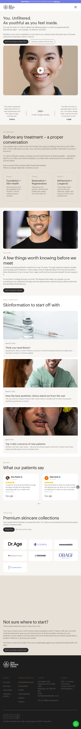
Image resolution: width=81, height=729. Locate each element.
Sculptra (21, 698)
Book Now (6, 686)
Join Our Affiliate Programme (48, 700)
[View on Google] (8, 478)
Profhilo (21, 690)
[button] (75, 7)
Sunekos (21, 702)
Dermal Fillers (23, 686)
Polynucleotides (24, 694)
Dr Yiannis (6, 682)
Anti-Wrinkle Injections (26, 682)
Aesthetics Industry (7, 695)
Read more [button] (10, 492)
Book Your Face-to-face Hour (16, 41)
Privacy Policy (47, 721)
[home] (37, 7)
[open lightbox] (40, 70)
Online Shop (7, 690)
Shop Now (9, 529)
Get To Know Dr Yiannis (13, 290)
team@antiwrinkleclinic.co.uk (48, 696)
